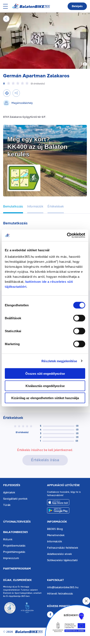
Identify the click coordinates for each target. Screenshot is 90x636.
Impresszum (11, 558)
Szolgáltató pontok (15, 499)
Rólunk (7, 539)
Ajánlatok (9, 492)
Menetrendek (55, 535)
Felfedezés (11, 485)
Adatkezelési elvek (59, 554)
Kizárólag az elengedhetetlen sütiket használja (45, 398)
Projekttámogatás (14, 552)
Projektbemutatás (14, 546)
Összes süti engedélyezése (45, 373)
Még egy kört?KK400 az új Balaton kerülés (37, 147)
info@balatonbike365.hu (62, 587)
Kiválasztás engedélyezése (45, 385)
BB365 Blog (55, 529)
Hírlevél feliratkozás (60, 594)
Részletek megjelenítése (59, 361)
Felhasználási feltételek (62, 548)
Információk (57, 522)
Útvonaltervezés (17, 522)
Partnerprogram (17, 569)
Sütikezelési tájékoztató (62, 560)
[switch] (79, 318)
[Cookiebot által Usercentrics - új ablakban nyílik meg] (67, 235)
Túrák (6, 505)
